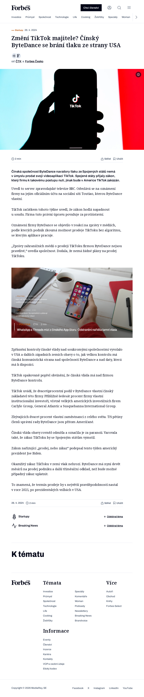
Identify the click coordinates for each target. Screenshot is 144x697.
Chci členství (91, 7)
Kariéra (47, 654)
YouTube (128, 688)
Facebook (77, 688)
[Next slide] (136, 17)
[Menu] (129, 7)
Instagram (99, 688)
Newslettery (81, 611)
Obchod (110, 596)
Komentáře (81, 596)
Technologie (62, 17)
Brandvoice (81, 620)
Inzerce (47, 649)
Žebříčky (99, 17)
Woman (126, 17)
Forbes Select (114, 606)
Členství (47, 644)
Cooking (85, 17)
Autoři (109, 591)
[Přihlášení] (109, 7)
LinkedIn (114, 688)
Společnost (45, 17)
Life (75, 17)
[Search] (119, 7)
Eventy (47, 639)
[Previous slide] (7, 17)
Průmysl (29, 17)
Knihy (109, 601)
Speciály (112, 17)
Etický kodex (50, 668)
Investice (16, 17)
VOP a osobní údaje (53, 664)
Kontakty (48, 659)
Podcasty (80, 606)
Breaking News (83, 615)
